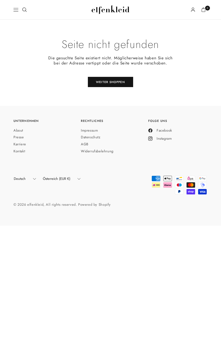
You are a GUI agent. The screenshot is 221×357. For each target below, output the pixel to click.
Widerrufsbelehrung (97, 151)
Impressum (89, 130)
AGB (84, 144)
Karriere (19, 144)
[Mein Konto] (193, 9)
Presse (18, 137)
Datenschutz (91, 137)
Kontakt (19, 151)
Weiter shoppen (110, 82)
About (18, 130)
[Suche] (24, 9)
